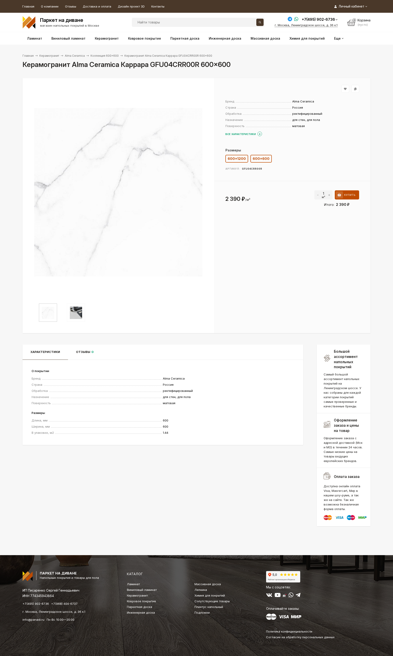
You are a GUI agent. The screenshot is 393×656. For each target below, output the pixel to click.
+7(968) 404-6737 (64, 603)
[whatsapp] (291, 596)
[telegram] (298, 596)
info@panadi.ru (33, 619)
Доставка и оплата (97, 6)
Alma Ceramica (75, 55)
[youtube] (278, 596)
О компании (49, 6)
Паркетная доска (139, 607)
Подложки (202, 612)
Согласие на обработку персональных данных (300, 637)
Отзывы (70, 6)
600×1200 (237, 158)
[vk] (269, 596)
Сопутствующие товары (212, 601)
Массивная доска (207, 584)
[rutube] (284, 596)
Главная (28, 6)
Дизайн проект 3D (131, 6)
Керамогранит (49, 55)
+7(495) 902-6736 (318, 19)
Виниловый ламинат (142, 590)
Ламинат (133, 584)
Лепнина (200, 590)
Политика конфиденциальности (289, 631)
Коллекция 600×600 (105, 55)
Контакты (157, 6)
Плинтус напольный (208, 607)
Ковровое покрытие (141, 601)
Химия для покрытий (209, 595)
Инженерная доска (141, 612)
